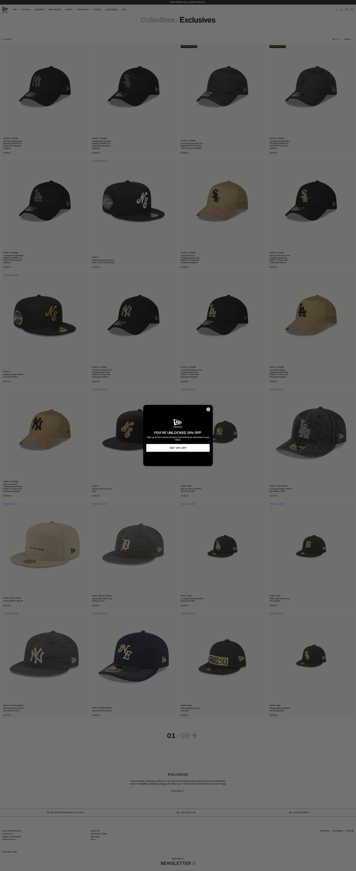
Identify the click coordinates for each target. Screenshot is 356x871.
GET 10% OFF (178, 447)
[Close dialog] (208, 409)
